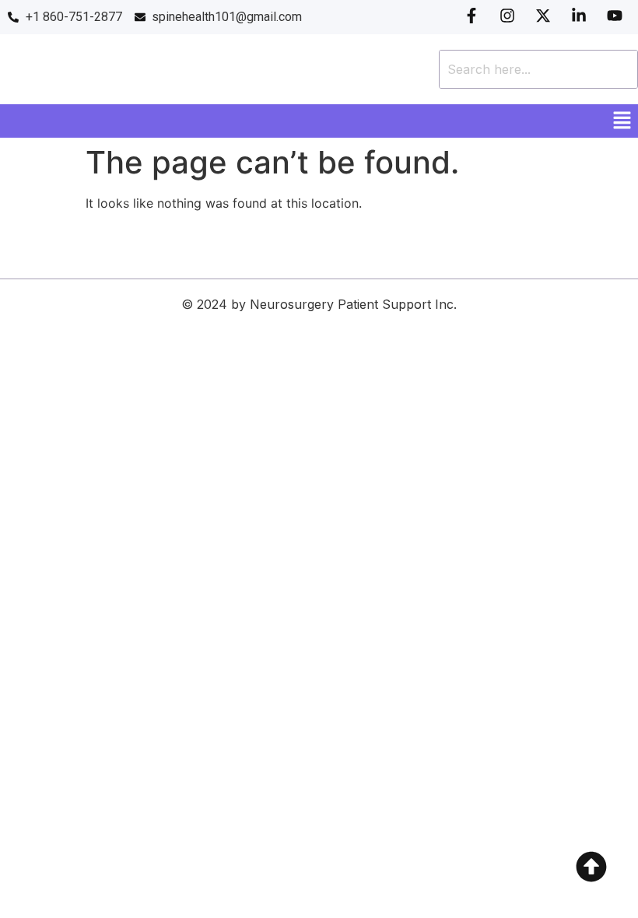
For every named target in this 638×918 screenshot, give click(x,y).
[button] (622, 121)
